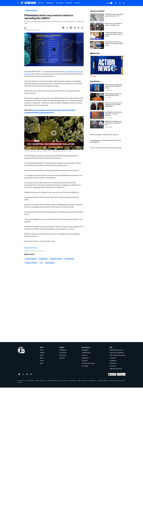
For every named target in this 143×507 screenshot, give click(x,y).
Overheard (85, 360)
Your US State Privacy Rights (53, 380)
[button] (18, 2)
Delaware (77, 3)
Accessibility (113, 360)
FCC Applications (92, 380)
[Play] (106, 65)
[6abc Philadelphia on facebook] (19, 374)
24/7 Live (41, 3)
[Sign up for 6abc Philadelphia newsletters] (31, 374)
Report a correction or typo (30, 248)
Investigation (85, 350)
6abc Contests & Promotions (117, 355)
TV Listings (113, 358)
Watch (41, 358)
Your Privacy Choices (29, 380)
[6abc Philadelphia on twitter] (23, 374)
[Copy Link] (82, 27)
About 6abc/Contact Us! (116, 350)
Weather (42, 352)
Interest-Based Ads (72, 380)
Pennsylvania (59, 3)
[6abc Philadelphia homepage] (28, 3)
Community (113, 366)
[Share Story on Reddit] (70, 27)
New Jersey (69, 3)
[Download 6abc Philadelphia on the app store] (112, 374)
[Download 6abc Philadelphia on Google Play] (121, 374)
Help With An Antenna (116, 368)
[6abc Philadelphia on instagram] (27, 374)
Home (41, 350)
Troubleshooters (86, 352)
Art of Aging (85, 366)
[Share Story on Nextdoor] (74, 27)
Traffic (41, 355)
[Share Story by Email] (78, 27)
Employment (113, 363)
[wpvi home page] (21, 350)
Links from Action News (88, 363)
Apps (41, 363)
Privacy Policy (21, 380)
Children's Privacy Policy (40, 380)
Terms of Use (64, 380)
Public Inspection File (82, 380)
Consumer (84, 355)
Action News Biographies (116, 352)
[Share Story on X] (67, 27)
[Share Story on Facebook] (63, 27)
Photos (42, 360)
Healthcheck (85, 358)
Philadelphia (49, 3)
